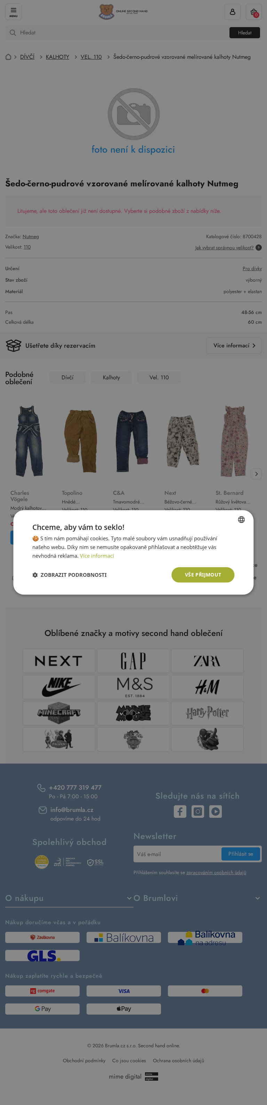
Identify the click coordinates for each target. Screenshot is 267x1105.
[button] (69, 575)
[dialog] (133, 552)
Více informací (97, 555)
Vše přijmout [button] (203, 574)
